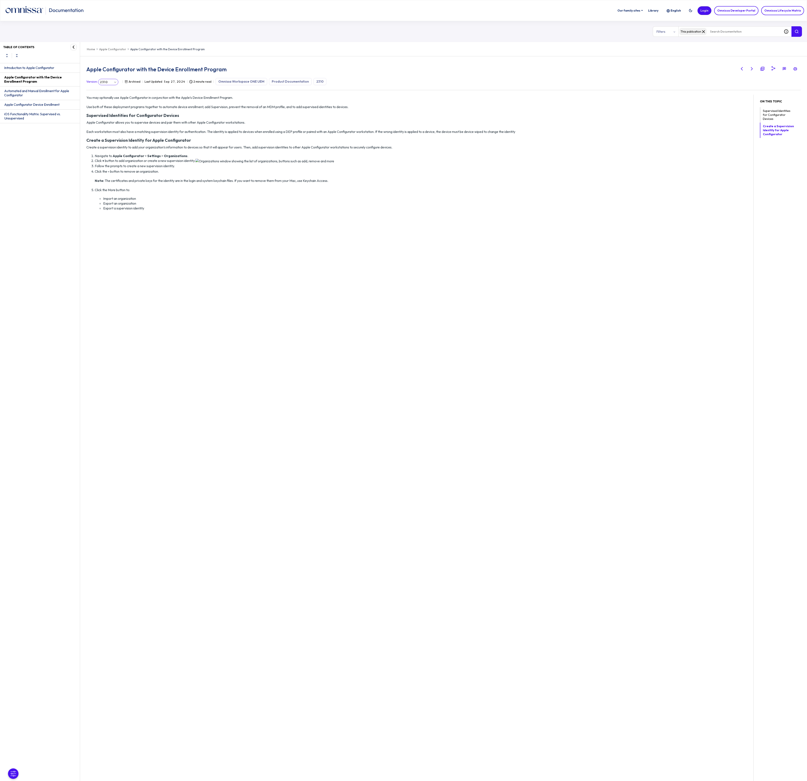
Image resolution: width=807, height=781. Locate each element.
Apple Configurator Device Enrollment (31, 104)
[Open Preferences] (13, 773)
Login (704, 10)
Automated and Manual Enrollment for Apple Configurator (36, 93)
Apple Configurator (112, 49)
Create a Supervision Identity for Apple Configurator (778, 130)
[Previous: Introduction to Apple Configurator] (742, 68)
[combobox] (729, 31)
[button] (690, 10)
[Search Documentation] (796, 31)
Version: (92, 81)
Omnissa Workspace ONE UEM (241, 81)
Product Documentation (290, 81)
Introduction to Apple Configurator (29, 68)
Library (653, 10)
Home (91, 49)
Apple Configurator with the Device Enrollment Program (33, 79)
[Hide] (73, 47)
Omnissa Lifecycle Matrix (782, 10)
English (676, 10)
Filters (660, 31)
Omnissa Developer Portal (736, 10)
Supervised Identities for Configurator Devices (776, 115)
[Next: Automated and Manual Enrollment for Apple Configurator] (752, 68)
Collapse (16, 55)
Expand (7, 55)
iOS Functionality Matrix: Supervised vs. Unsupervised (32, 116)
